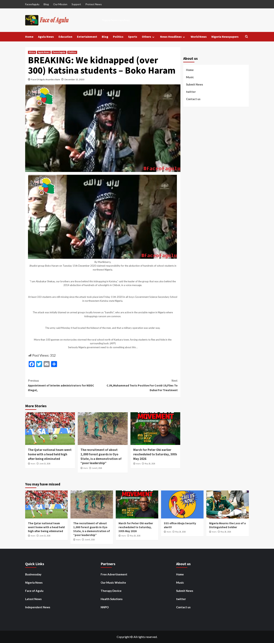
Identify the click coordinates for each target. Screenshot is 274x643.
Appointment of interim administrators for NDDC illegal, (61, 385)
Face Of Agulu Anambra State (45, 79)
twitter (191, 91)
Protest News (93, 4)
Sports (132, 36)
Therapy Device (111, 590)
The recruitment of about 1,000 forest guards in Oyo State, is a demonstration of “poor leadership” (101, 456)
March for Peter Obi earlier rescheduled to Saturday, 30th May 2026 (155, 454)
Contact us (193, 99)
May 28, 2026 (150, 463)
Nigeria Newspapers (225, 36)
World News (199, 36)
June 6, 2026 (97, 468)
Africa (32, 52)
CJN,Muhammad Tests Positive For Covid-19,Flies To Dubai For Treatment (142, 385)
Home (29, 36)
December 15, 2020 (74, 79)
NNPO (105, 607)
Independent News (37, 607)
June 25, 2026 (44, 463)
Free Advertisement (114, 574)
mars (33, 463)
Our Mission (60, 4)
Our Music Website (113, 582)
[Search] (246, 36)
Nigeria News (33, 582)
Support (76, 4)
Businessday (33, 574)
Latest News (33, 599)
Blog (46, 4)
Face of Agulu (34, 590)
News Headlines (171, 36)
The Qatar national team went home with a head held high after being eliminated (50, 454)
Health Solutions (111, 599)
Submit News (194, 84)
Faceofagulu (32, 4)
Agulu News (46, 36)
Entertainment (87, 36)
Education (65, 36)
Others (146, 36)
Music (190, 77)
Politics (118, 36)
